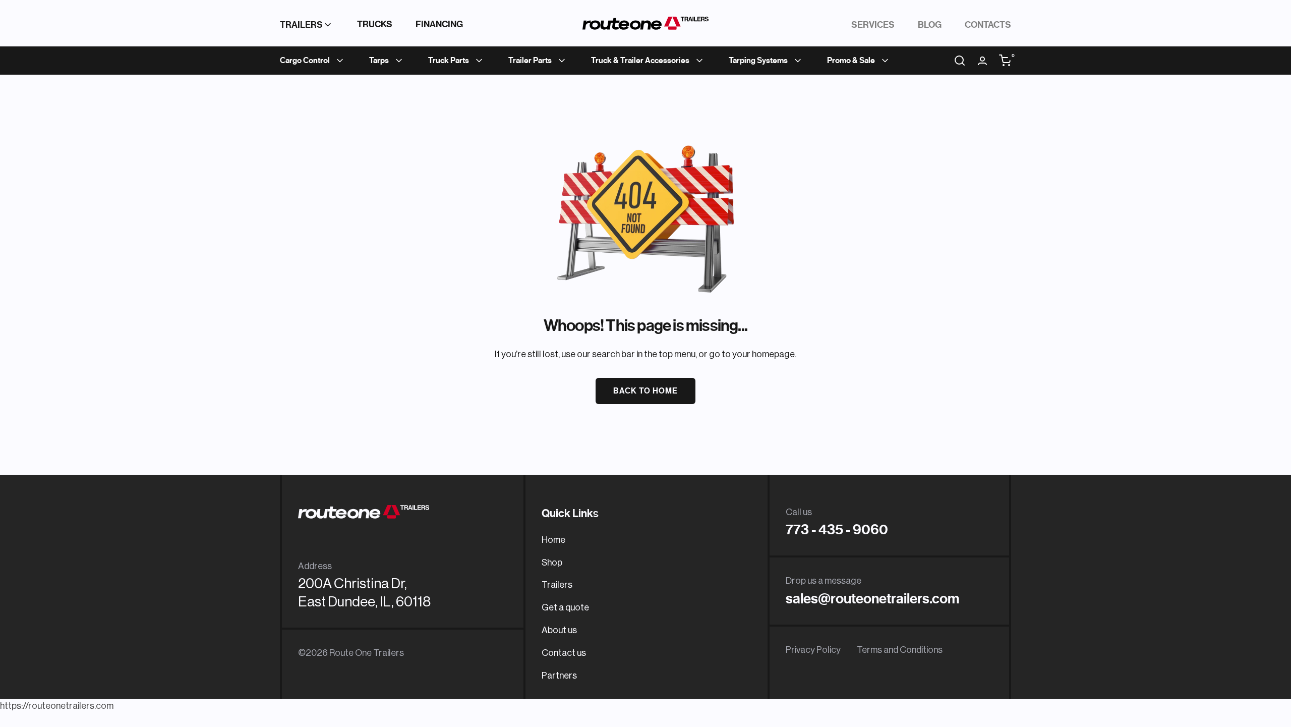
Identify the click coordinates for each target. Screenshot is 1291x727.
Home (553, 539)
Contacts (988, 24)
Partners (559, 675)
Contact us (564, 652)
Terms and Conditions (900, 649)
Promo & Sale (851, 60)
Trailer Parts (530, 60)
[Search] (960, 60)
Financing (439, 24)
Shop (552, 562)
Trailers (301, 25)
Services (873, 24)
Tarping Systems (758, 60)
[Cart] (1005, 60)
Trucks (374, 24)
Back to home (645, 391)
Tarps (379, 60)
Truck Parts (448, 60)
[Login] (982, 61)
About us (559, 630)
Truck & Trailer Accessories (640, 60)
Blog (930, 24)
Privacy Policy (813, 649)
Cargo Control (305, 60)
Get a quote (565, 607)
